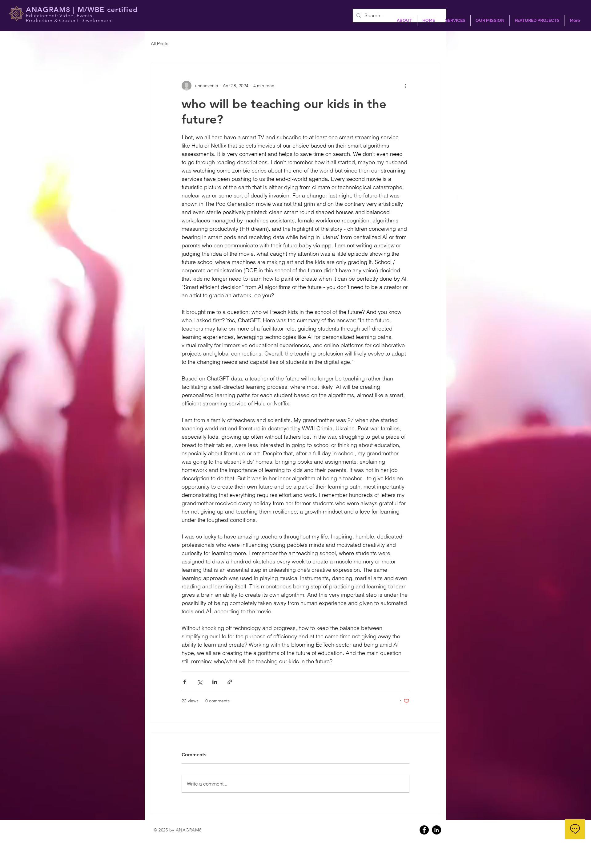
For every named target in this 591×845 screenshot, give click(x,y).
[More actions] (405, 85)
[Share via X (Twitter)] (200, 682)
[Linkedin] (436, 830)
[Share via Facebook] (184, 682)
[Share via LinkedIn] (215, 682)
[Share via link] (230, 682)
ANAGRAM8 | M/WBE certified (82, 9)
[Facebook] (424, 830)
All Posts (159, 44)
